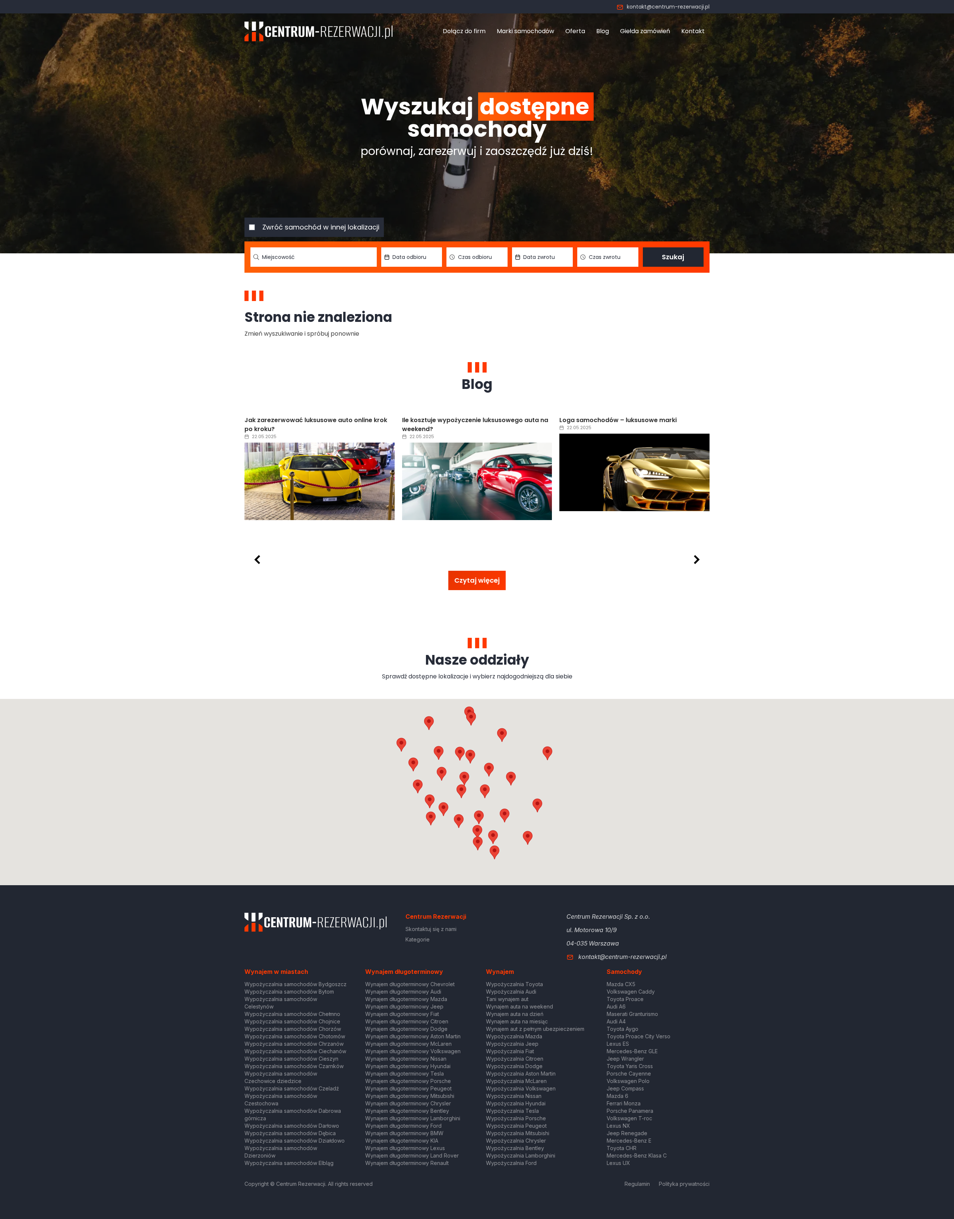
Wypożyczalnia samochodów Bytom (289, 991)
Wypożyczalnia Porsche (516, 1118)
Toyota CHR (621, 1148)
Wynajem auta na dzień (514, 1014)
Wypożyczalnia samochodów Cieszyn (291, 1058)
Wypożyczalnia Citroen (514, 1058)
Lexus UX (618, 1163)
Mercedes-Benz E (629, 1140)
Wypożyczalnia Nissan (513, 1096)
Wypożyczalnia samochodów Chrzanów (294, 1044)
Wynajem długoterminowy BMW (404, 1133)
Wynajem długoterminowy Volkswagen (413, 1051)
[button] (511, 779)
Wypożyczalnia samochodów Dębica (290, 1133)
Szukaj (673, 257)
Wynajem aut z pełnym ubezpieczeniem (535, 1029)
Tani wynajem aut (507, 999)
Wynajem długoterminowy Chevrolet (410, 984)
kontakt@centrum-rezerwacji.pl (668, 6)
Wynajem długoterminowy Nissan (405, 1058)
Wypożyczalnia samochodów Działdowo (294, 1140)
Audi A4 (616, 1021)
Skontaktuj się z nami (431, 929)
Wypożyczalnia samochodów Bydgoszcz (295, 984)
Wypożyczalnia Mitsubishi (517, 1133)
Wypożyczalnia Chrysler (516, 1140)
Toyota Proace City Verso (638, 1036)
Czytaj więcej (477, 580)
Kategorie (417, 939)
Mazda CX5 (621, 984)
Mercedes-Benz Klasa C (637, 1155)
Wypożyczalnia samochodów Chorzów (292, 1029)
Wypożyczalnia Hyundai (516, 1103)
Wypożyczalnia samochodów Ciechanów (295, 1051)
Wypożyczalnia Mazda (514, 1036)
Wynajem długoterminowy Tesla (404, 1073)
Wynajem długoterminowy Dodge (406, 1029)
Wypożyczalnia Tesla (512, 1111)
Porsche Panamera (630, 1111)
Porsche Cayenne (629, 1073)
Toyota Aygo (622, 1029)
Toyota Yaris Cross (630, 1066)
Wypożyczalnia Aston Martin (521, 1073)
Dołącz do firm (464, 31)
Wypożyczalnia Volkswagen (521, 1088)
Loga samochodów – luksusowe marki (583, 420)
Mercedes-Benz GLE (632, 1051)
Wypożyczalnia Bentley (515, 1148)
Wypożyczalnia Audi (511, 991)
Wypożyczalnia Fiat (510, 1051)
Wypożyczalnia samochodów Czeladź (291, 1088)
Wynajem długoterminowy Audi (403, 991)
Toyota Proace (625, 999)
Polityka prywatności (684, 1184)
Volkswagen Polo (628, 1081)
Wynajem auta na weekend (519, 1006)
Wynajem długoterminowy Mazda (406, 999)
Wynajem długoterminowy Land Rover (412, 1155)
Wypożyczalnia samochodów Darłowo (291, 1126)
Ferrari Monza (624, 1103)
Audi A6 (616, 1006)
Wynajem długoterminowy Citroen (406, 1021)
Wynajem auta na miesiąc (517, 1021)
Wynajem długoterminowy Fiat (402, 1014)
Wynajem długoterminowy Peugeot (408, 1088)
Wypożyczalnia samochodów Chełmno (292, 1014)
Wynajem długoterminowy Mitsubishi (409, 1096)
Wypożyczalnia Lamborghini (520, 1155)
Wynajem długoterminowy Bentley (407, 1111)
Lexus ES (618, 1044)
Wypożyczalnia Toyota (514, 984)
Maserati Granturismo (632, 1014)
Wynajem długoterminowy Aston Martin (413, 1036)
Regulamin (637, 1184)
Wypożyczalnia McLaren (516, 1081)
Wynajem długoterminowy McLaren (408, 1044)
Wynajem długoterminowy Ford (403, 1126)
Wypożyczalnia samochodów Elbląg (289, 1163)
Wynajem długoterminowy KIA (401, 1140)
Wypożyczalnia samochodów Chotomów (294, 1036)
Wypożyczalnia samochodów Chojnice (292, 1021)
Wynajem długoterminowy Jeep (404, 1006)
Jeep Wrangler (625, 1058)
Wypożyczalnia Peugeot (516, 1126)
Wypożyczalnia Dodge (514, 1066)
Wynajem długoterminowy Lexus (405, 1148)
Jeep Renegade (627, 1133)
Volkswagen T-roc (629, 1118)
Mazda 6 (617, 1096)
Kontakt (693, 31)
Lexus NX (618, 1126)
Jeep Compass (625, 1088)
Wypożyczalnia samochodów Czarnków (294, 1066)
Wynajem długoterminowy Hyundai (408, 1066)
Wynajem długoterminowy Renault (407, 1163)
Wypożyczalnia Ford (511, 1163)
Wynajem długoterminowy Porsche (408, 1081)
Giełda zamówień (645, 31)
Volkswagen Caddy (631, 991)
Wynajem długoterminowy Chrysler (408, 1103)
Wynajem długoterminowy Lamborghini (412, 1118)
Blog (602, 31)
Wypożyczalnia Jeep (512, 1044)
